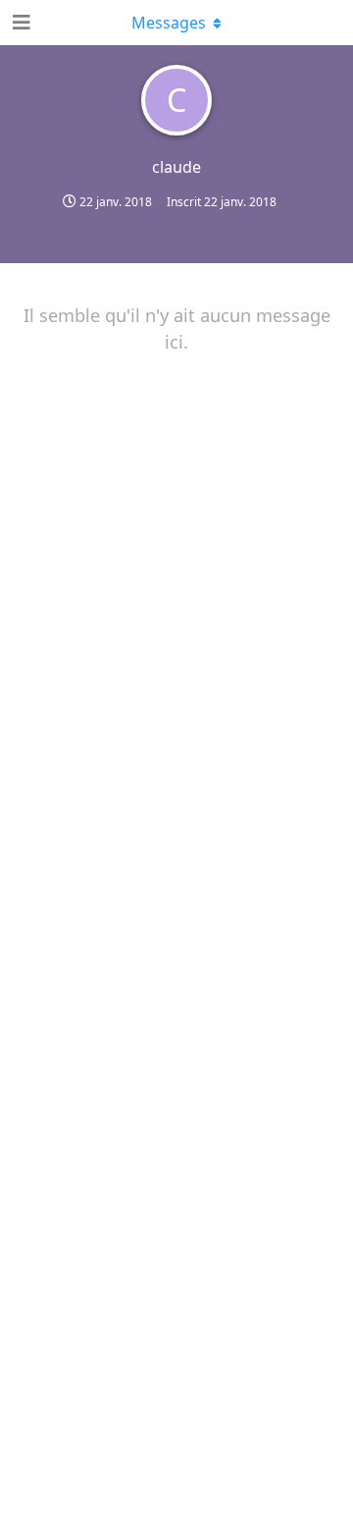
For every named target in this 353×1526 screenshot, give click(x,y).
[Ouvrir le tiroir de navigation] (19, 22)
